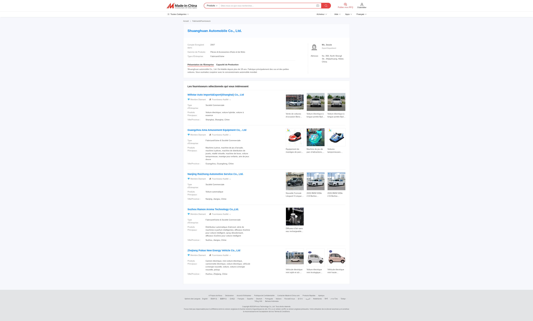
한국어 (300, 299)
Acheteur (321, 14)
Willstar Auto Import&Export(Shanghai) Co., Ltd (216, 94)
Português (269, 299)
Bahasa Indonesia (272, 301)
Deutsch (259, 299)
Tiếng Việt (258, 301)
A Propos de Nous (215, 295)
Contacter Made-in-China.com (288, 295)
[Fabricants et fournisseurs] (182, 6)
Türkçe (343, 299)
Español (250, 299)
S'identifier (361, 7)
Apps (347, 14)
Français (241, 299)
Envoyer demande (295, 115)
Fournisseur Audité (221, 99)
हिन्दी (326, 299)
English (205, 299)
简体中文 (214, 299)
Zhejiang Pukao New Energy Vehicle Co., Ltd (214, 250)
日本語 (232, 299)
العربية (308, 299)
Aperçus (321, 295)
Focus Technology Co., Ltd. (265, 306)
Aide (336, 14)
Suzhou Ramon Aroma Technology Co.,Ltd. (213, 209)
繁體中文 (223, 299)
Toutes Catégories (178, 14)
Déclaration (229, 295)
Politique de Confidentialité (264, 295)
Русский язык (289, 299)
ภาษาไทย (334, 299)
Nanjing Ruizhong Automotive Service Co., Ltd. (215, 174)
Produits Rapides (309, 295)
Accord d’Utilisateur (244, 295)
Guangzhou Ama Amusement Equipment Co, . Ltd (217, 130)
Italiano (278, 299)
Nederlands (317, 299)
